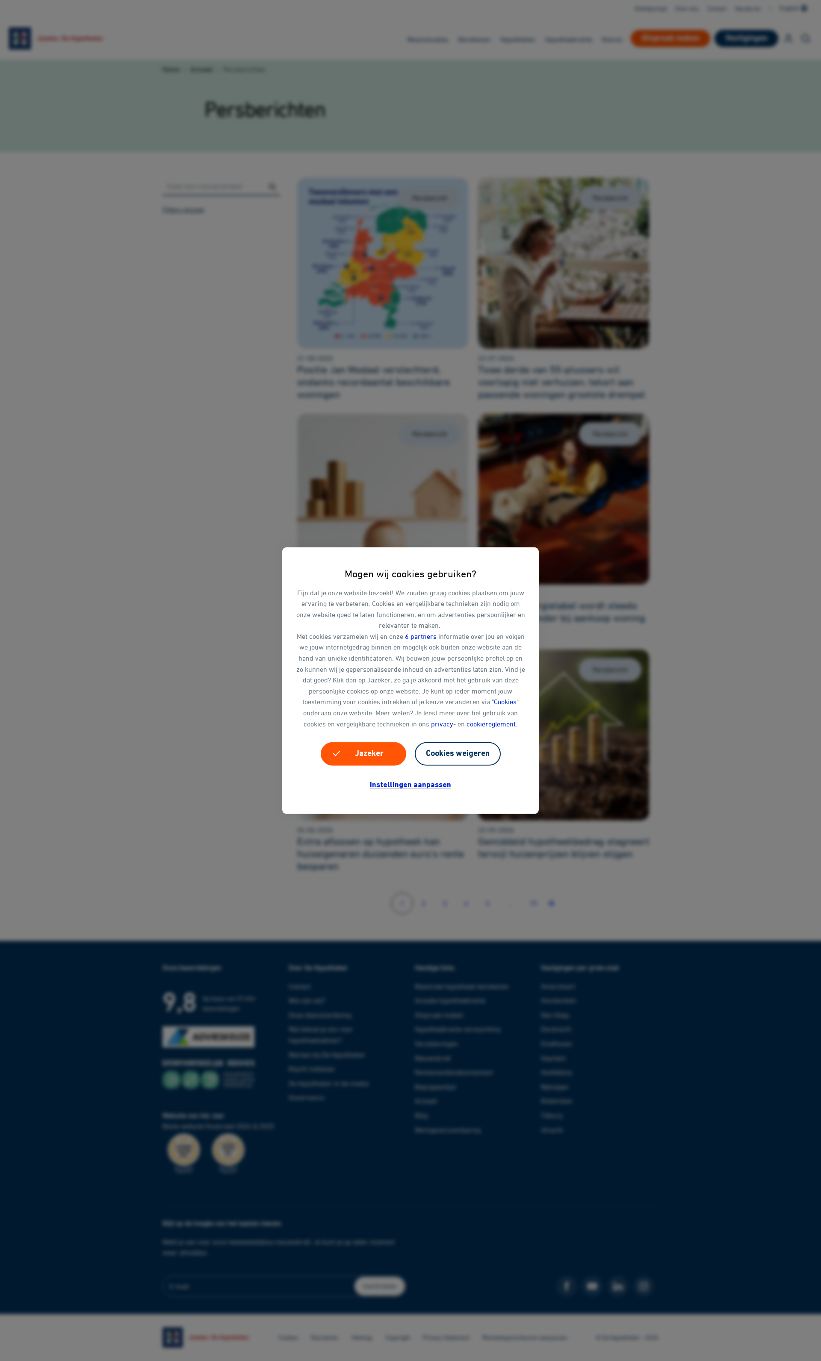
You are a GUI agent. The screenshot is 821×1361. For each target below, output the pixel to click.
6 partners (421, 636)
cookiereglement (491, 723)
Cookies (505, 701)
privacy (442, 723)
